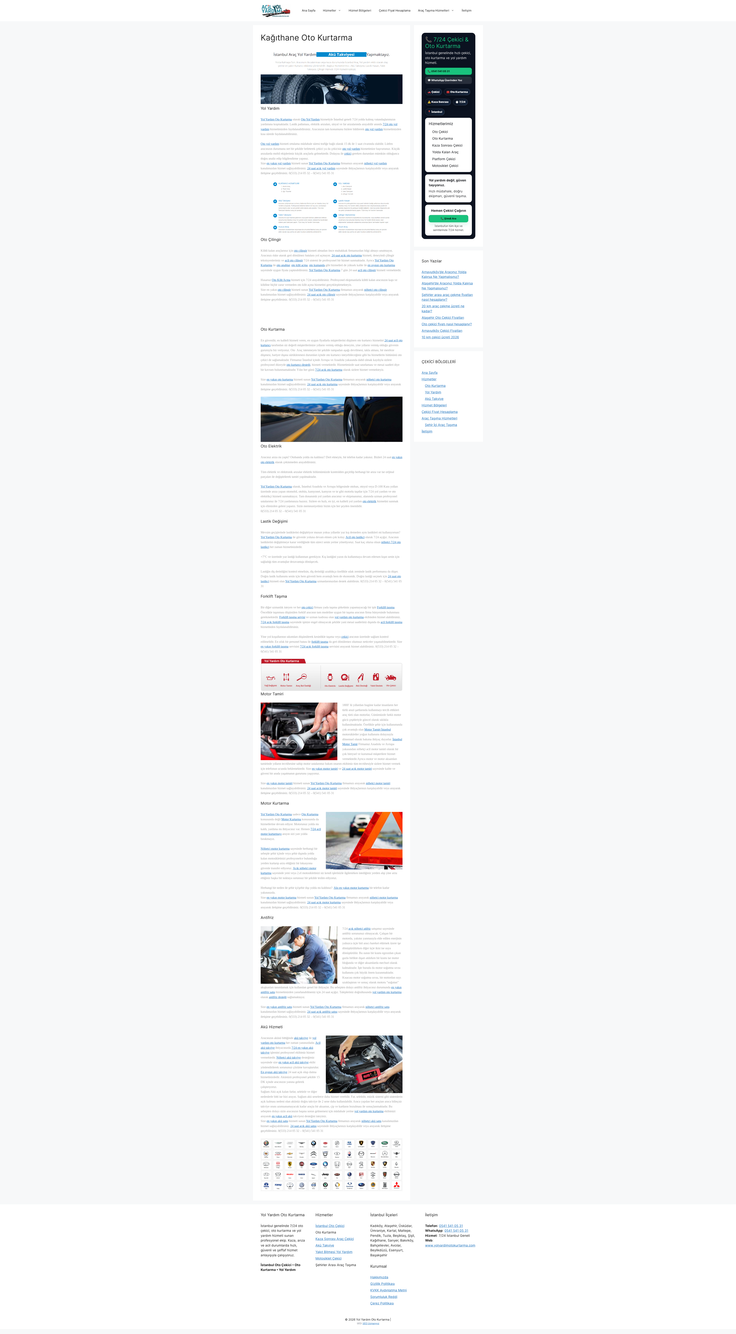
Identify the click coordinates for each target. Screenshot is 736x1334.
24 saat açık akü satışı (303, 1126)
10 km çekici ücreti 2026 (440, 337)
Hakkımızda (379, 1277)
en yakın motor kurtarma (281, 897)
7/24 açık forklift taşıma (275, 622)
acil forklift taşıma (391, 622)
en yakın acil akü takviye (293, 1062)
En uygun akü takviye (274, 1072)
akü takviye (301, 1038)
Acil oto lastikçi (355, 537)
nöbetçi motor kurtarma (384, 897)
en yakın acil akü (282, 1116)
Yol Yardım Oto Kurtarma (276, 119)
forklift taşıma (319, 641)
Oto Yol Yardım (310, 119)
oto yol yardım (374, 129)
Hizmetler (329, 10)
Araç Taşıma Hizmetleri (433, 10)
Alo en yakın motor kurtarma (351, 887)
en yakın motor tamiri (325, 768)
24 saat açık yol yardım (321, 168)
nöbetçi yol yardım (375, 163)
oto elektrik (369, 501)
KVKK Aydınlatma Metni (388, 1290)
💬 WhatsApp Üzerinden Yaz (445, 80)
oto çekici (307, 607)
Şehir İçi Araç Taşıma (441, 425)
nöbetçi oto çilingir (375, 289)
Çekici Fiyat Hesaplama (394, 10)
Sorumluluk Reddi (383, 1297)
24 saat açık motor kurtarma (324, 902)
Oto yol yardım (270, 143)
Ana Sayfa (308, 10)
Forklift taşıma (385, 607)
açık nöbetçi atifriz (359, 928)
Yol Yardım (433, 392)
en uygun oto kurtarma (381, 265)
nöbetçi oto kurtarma (378, 379)
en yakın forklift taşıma (274, 646)
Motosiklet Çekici (328, 1258)
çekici (347, 153)
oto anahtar (283, 265)
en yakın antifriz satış (279, 1007)
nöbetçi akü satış (371, 1121)
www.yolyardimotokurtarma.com (450, 1245)
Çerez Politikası (382, 1303)
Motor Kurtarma (291, 819)
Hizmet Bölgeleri (360, 10)
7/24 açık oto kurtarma (328, 369)
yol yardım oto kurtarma (349, 617)
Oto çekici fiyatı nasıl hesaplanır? (447, 324)
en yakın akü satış (277, 1121)
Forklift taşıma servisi (292, 617)
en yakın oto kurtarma (280, 379)
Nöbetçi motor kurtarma (275, 848)
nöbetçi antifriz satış (377, 1007)
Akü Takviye (434, 399)
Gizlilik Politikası (382, 1284)
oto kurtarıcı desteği (298, 364)
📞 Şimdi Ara (448, 218)
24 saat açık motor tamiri (357, 768)
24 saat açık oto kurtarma (347, 255)
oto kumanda (317, 265)
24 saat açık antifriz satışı (322, 1011)
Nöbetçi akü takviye (288, 1057)
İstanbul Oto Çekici (329, 1226)
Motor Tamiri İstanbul (377, 729)
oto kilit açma (299, 265)
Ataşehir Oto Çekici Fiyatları (443, 318)
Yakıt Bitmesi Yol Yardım (333, 1252)
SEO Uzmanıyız (371, 1323)
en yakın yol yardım (279, 163)
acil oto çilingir (294, 260)
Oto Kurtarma (309, 814)
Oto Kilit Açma (281, 280)
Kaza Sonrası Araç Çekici (334, 1239)
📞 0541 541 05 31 (439, 71)
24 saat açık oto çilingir (321, 294)
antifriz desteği (278, 997)
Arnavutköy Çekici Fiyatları (442, 331)
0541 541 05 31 (451, 1226)
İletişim (467, 10)
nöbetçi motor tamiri (378, 783)
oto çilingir (300, 250)
